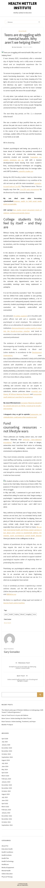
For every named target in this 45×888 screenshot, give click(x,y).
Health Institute (7, 855)
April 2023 (5, 803)
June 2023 (5, 800)
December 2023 (7, 785)
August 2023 (6, 794)
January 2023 (6, 813)
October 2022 (6, 822)
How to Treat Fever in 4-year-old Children (15, 715)
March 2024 (5, 776)
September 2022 (7, 825)
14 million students (20, 316)
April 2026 (5, 739)
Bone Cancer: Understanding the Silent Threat (16, 718)
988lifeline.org (11, 594)
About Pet (5, 846)
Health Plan (5, 858)
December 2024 (7, 748)
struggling (28, 614)
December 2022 (7, 816)
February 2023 (6, 810)
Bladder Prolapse (7, 725)
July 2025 (5, 742)
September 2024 (7, 757)
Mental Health (22, 31)
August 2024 (6, 760)
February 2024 (6, 779)
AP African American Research (19, 394)
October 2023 (6, 791)
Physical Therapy (7, 877)
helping (17, 614)
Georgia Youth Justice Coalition (14, 603)
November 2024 (7, 751)
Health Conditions (7, 852)
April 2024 (5, 773)
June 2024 (5, 766)
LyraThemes (25, 885)
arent (6, 614)
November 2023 (7, 788)
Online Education (7, 874)
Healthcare (5, 864)
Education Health (7, 849)
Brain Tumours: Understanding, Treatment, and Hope (19, 721)
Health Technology (8, 861)
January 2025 (6, 745)
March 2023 (5, 807)
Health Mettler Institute (22, 5)
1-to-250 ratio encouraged (29, 189)
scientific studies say (26, 171)
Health (11, 614)
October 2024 (6, 754)
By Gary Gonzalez (17, 47)
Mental (22, 614)
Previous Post (22, 665)
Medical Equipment (8, 867)
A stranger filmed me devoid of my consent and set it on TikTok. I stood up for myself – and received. (22, 406)
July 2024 (5, 763)
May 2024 (5, 769)
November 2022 (7, 819)
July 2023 (5, 797)
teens (34, 614)
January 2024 (6, 782)
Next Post (22, 678)
